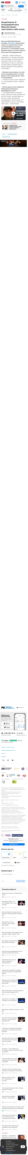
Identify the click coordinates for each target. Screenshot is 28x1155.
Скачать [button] (21, 6)
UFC (4, 134)
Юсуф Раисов (6, 137)
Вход (23, 2)
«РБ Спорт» (11, 43)
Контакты (3, 842)
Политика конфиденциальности (8, 839)
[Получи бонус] (17, 2)
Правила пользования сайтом (8, 836)
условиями (9, 1152)
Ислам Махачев (12, 134)
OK (23, 1146)
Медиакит (3, 845)
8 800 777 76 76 (9, 891)
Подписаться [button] (14, 933)
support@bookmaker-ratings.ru (11, 893)
